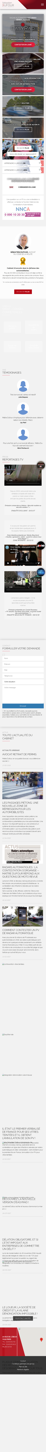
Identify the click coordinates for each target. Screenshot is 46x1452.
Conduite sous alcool (34, 346)
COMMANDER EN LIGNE (27, 187)
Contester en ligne (23, 45)
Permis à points (12, 327)
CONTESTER (23, 90)
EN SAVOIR (23, 66)
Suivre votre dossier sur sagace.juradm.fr (23, 154)
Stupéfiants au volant (34, 327)
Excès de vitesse (12, 346)
